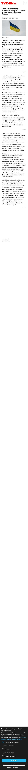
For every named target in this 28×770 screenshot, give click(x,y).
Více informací (23, 737)
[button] (14, 739)
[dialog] (14, 748)
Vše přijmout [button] (14, 760)
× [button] (26, 728)
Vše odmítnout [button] (14, 764)
